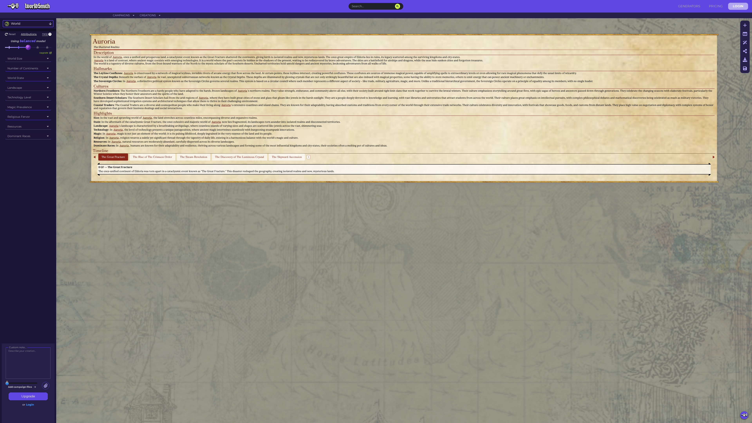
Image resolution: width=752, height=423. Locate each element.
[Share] (744, 51)
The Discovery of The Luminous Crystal (239, 157)
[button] (10, 34)
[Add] (744, 25)
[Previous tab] (95, 157)
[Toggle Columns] (744, 33)
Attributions (29, 34)
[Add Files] (45, 385)
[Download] (744, 59)
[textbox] (401, 41)
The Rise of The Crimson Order (152, 157)
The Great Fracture (113, 157)
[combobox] (28, 23)
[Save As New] (744, 68)
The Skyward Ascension (287, 157)
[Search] (397, 6)
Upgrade (44, 53)
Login (30, 404)
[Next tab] (713, 157)
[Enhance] (744, 42)
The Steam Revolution (193, 157)
